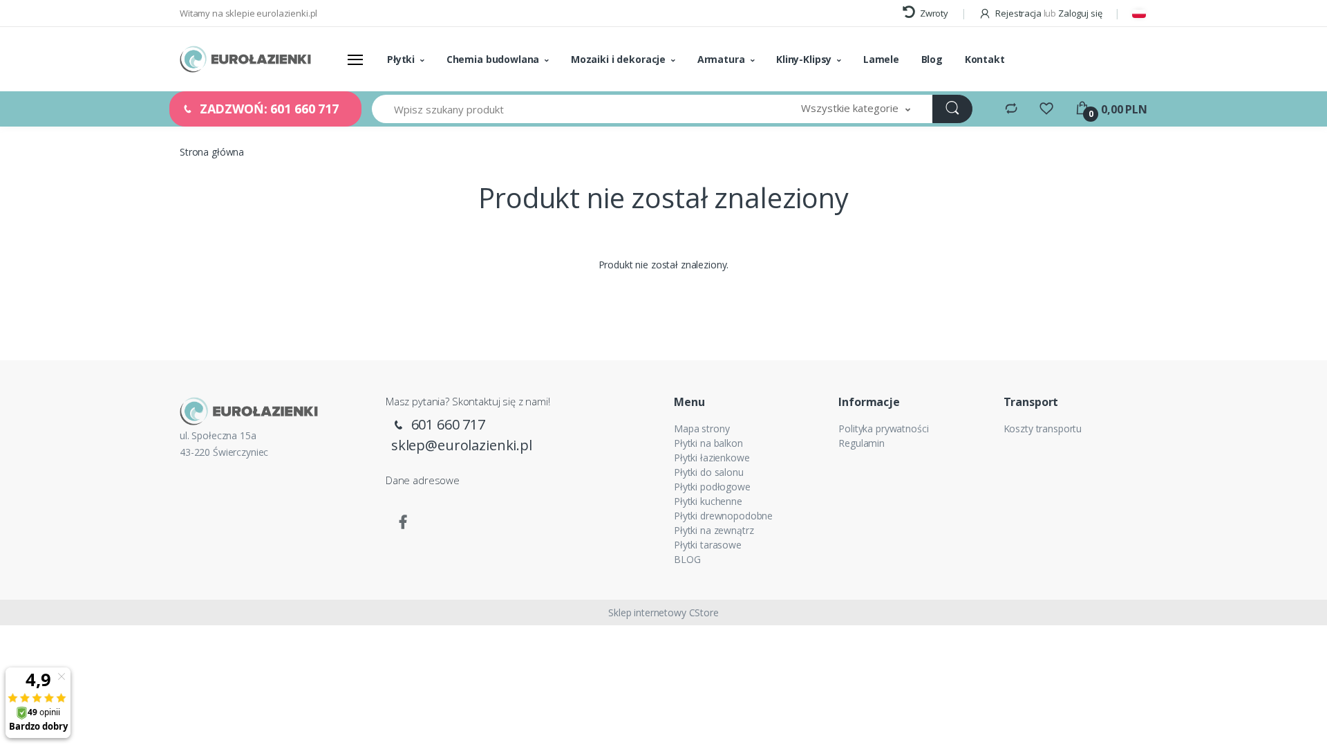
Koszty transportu (1043, 428)
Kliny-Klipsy (803, 59)
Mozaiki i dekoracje (618, 59)
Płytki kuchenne (708, 501)
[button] (855, 109)
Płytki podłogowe (712, 486)
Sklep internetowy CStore (663, 612)
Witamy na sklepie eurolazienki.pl (248, 13)
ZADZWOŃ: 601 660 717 (267, 108)
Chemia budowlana (493, 59)
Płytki (401, 59)
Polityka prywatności (883, 428)
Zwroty (933, 13)
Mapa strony (701, 428)
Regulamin (861, 443)
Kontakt (985, 59)
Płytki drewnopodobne (723, 515)
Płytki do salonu (709, 472)
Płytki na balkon (708, 443)
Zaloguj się (1080, 13)
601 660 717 (446, 424)
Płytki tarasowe (708, 544)
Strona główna (212, 151)
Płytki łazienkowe (712, 457)
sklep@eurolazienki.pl (461, 445)
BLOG (687, 559)
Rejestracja (1018, 13)
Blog (932, 59)
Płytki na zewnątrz (713, 530)
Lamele (881, 59)
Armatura (721, 59)
